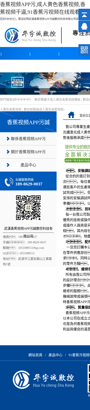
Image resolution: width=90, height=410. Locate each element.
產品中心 (15, 66)
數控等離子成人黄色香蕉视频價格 (57, 99)
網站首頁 (35, 355)
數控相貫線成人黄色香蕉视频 (44, 109)
